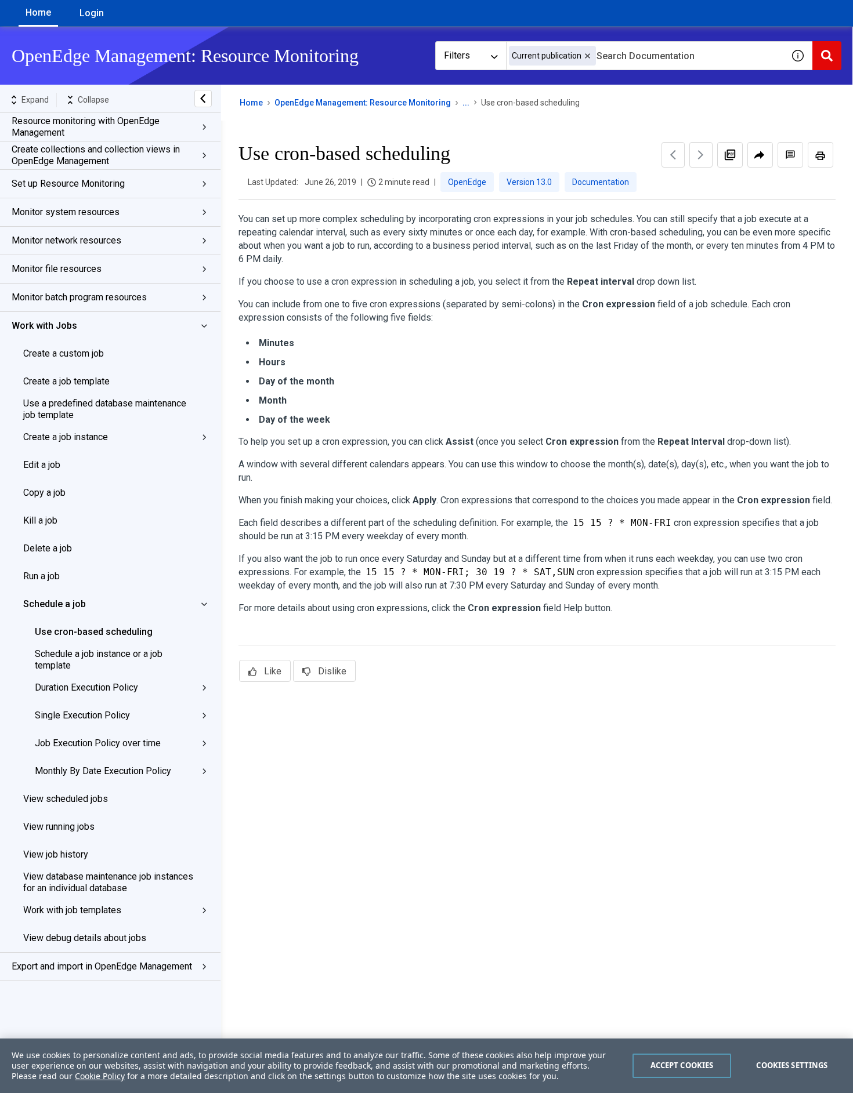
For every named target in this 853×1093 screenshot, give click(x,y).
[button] (587, 56)
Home (38, 12)
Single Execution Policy (82, 715)
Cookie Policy (100, 1075)
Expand (35, 99)
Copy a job (44, 492)
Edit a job (41, 464)
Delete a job (47, 548)
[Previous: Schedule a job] (673, 154)
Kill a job (40, 520)
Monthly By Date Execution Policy (103, 770)
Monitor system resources (66, 211)
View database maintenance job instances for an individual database (108, 882)
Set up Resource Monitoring (68, 183)
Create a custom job (63, 353)
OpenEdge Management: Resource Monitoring (362, 102)
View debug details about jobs (84, 937)
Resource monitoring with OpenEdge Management (86, 126)
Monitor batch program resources (79, 297)
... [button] (465, 102)
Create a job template (66, 381)
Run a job (41, 576)
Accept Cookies (682, 1065)
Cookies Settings (791, 1065)
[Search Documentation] (826, 55)
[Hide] (203, 98)
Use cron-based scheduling (94, 631)
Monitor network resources (66, 240)
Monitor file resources (57, 268)
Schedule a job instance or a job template (98, 659)
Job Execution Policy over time (98, 743)
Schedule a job (54, 603)
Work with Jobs (44, 325)
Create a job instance (65, 436)
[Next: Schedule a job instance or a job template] (701, 154)
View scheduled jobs (65, 798)
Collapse (93, 99)
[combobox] (644, 55)
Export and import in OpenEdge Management (102, 966)
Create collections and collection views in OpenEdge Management (96, 155)
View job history (55, 854)
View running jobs (59, 826)
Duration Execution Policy (86, 687)
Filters (457, 55)
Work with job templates (72, 910)
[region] (426, 1065)
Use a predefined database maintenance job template (104, 409)
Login (91, 13)
